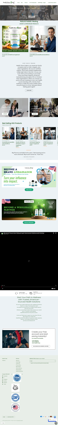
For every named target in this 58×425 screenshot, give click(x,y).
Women (26, 2)
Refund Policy (18, 368)
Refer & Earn (29, 191)
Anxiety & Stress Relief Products (29, 23)
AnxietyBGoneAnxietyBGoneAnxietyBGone (39, 54)
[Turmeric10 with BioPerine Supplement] (15, 39)
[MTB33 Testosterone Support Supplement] (49, 133)
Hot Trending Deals (32, 2)
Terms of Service (19, 369)
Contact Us (18, 365)
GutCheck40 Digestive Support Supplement (35, 143)
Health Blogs (40, 2)
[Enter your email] (55, 363)
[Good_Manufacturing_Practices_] (15, 399)
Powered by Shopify (20, 422)
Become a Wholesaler (29, 224)
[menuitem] (18, 3)
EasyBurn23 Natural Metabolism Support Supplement (20, 144)
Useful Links (4, 360)
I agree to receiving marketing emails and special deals (40, 364)
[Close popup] (56, 418)
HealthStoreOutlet (5, 53)
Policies (17, 360)
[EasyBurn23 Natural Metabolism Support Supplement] (22, 133)
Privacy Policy (18, 366)
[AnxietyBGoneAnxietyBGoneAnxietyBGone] (43, 39)
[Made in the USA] (15, 409)
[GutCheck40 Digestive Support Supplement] (36, 133)
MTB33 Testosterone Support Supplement (48, 143)
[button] (23, 16)
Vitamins (3, 362)
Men (22, 2)
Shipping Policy (18, 371)
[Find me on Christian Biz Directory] (11, 379)
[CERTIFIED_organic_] (22, 379)
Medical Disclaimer (19, 372)
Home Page (18, 363)
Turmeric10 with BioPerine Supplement (11, 54)
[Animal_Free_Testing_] (15, 389)
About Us (17, 362)
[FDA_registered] (17, 379)
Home (18, 2)
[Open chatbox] (56, 423)
